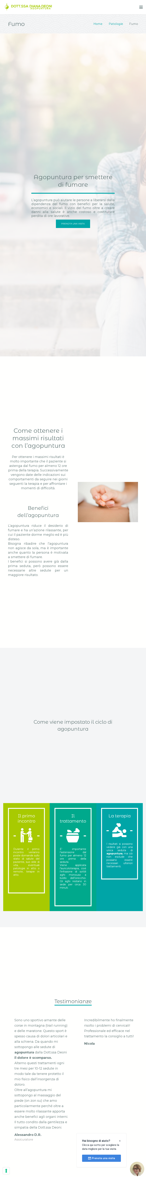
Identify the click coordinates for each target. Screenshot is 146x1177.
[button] (141, 7)
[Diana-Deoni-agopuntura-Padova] (31, 7)
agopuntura (114, 853)
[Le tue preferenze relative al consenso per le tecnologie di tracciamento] (6, 1170)
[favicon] (6, 7)
